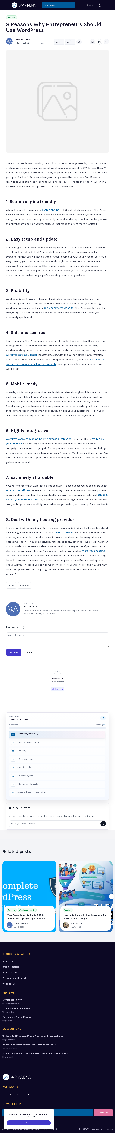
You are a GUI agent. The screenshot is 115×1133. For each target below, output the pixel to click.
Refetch (59, 689)
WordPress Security (27, 910)
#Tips (11, 585)
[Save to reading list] (92, 41)
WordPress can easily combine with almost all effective (38, 438)
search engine (50, 209)
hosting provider (64, 532)
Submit (14, 652)
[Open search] (58, 5)
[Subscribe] (103, 823)
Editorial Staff (22, 39)
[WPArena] (57, 1077)
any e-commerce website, (59, 307)
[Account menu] (109, 5)
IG (23, 1094)
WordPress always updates (21, 354)
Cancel (29, 652)
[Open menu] (6, 5)
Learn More (33, 1117)
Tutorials (11, 17)
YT (29, 1094)
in (17, 1094)
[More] (106, 41)
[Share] (99, 41)
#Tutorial (24, 585)
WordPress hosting (93, 550)
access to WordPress (18, 490)
